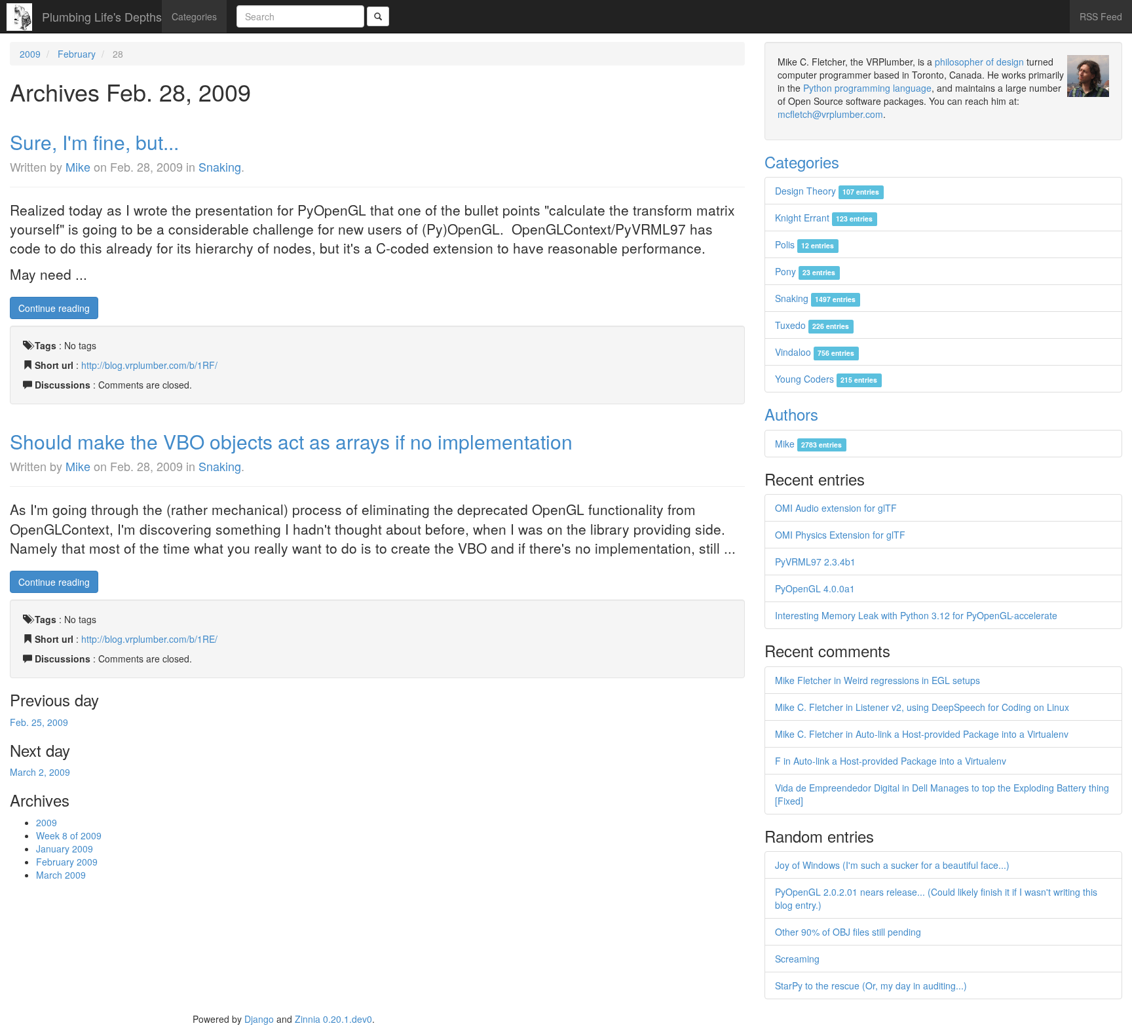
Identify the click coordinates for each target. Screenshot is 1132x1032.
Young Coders (826, 378)
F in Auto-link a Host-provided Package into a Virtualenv (890, 760)
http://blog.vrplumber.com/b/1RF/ (149, 365)
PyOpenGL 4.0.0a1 (815, 588)
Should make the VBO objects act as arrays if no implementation (291, 441)
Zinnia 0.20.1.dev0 (333, 1018)
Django (259, 1018)
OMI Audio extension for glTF (836, 507)
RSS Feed (1101, 16)
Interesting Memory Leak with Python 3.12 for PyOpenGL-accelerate (916, 615)
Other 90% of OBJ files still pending (848, 931)
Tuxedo (812, 325)
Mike (78, 166)
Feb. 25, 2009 (39, 722)
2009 (30, 53)
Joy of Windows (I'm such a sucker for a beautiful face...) (892, 864)
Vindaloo (814, 351)
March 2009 (61, 874)
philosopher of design (979, 61)
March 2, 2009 (40, 771)
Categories (194, 16)
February (77, 53)
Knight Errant (824, 217)
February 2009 (67, 861)
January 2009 (64, 848)
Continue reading (54, 308)
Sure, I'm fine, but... (94, 142)
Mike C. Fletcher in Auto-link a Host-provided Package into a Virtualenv (921, 733)
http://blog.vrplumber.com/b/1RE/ (149, 638)
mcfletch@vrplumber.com (830, 114)
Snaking (219, 166)
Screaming (797, 958)
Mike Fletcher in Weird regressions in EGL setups (877, 680)
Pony (805, 271)
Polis (804, 244)
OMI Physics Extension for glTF (840, 534)
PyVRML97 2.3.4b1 (815, 561)
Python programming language (867, 87)
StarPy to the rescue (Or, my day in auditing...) (871, 985)
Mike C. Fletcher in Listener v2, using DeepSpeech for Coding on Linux (922, 707)
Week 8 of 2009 (69, 835)
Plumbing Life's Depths (102, 16)
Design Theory (827, 190)
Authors (791, 413)
